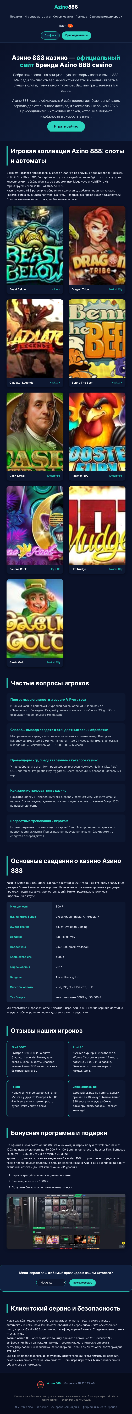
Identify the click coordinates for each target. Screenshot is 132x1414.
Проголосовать (82, 1282)
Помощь (81, 16)
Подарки (16, 16)
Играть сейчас (66, 126)
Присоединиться (76, 35)
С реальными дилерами (106, 16)
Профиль (50, 35)
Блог (65, 25)
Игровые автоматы (38, 16)
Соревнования (63, 16)
